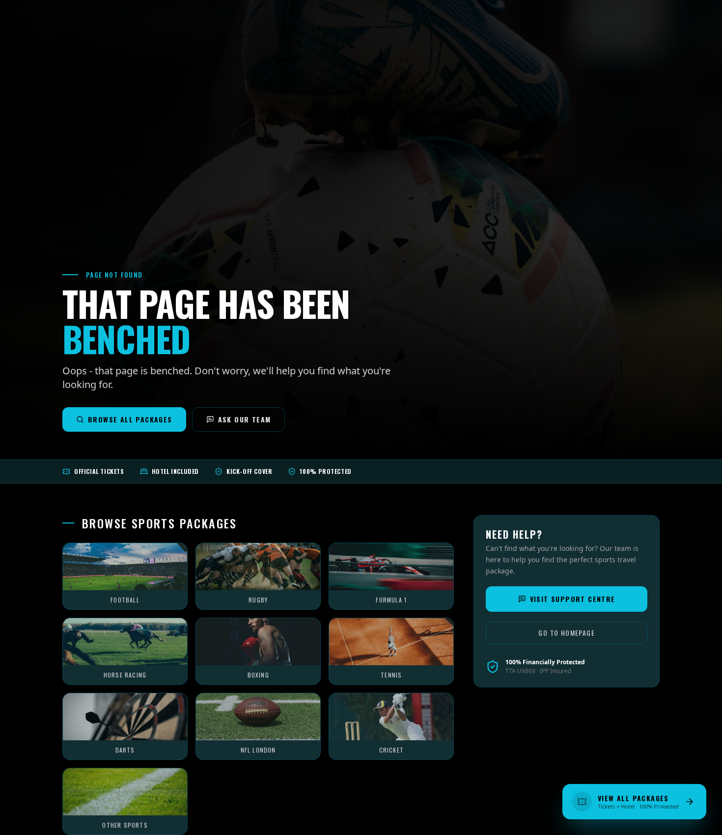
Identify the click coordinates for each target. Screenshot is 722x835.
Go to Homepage (566, 632)
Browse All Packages (130, 419)
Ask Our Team (244, 419)
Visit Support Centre (572, 599)
